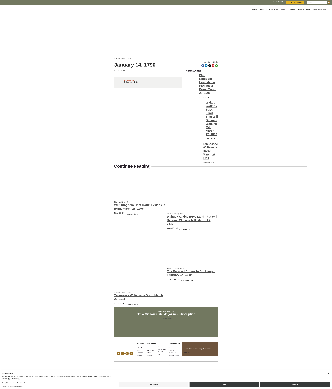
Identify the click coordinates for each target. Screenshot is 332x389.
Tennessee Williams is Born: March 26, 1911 (210, 151)
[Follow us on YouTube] (131, 353)
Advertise (140, 353)
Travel (255, 10)
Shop (275, 1)
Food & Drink (162, 349)
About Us (140, 348)
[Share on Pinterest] (213, 65)
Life (159, 354)
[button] (286, 10)
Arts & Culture (162, 352)
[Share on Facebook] (202, 65)
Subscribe (171, 350)
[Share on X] (209, 65)
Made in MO (150, 350)
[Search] (329, 2)
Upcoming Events (319, 10)
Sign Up (187, 352)
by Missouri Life (211, 62)
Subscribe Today (166, 318)
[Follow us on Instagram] (127, 353)
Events (160, 347)
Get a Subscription (296, 2)
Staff (138, 350)
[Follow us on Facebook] (118, 353)
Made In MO (273, 10)
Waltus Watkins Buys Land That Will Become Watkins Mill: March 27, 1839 (192, 220)
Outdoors (149, 355)
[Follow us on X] (123, 353)
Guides (292, 10)
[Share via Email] (216, 65)
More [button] (283, 10)
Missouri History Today (122, 202)
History (263, 10)
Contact (281, 1)
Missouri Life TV (304, 10)
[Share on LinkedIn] (206, 65)
